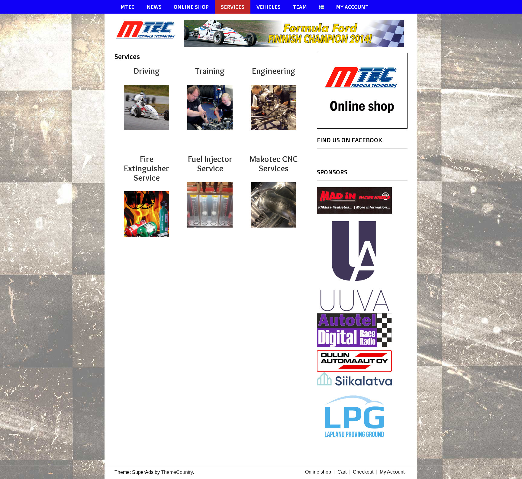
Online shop (318, 472)
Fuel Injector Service (210, 163)
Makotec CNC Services (274, 163)
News (154, 7)
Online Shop (191, 7)
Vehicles (268, 7)
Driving (147, 71)
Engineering (273, 71)
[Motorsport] (149, 37)
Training (210, 71)
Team (300, 7)
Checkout (363, 472)
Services (232, 7)
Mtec (127, 7)
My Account (352, 7)
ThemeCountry (177, 472)
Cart (341, 472)
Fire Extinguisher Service (146, 168)
